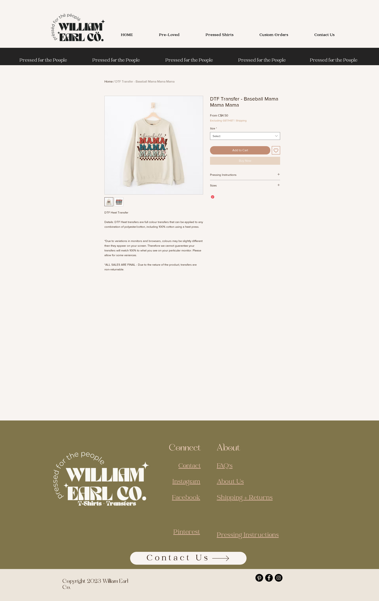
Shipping (241, 120)
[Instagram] (278, 578)
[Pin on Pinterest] (212, 197)
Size (213, 128)
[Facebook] (269, 578)
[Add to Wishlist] (276, 150)
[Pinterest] (259, 578)
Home (108, 81)
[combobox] (245, 136)
